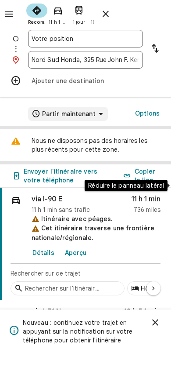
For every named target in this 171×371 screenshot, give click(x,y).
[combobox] (85, 38)
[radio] (36, 13)
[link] (85, 244)
